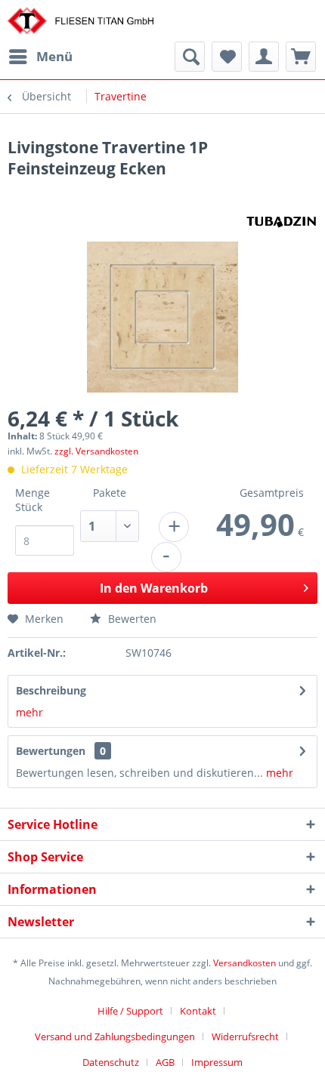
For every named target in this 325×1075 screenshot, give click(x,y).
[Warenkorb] (301, 57)
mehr (29, 712)
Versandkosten (244, 962)
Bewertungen (50, 751)
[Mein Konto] (264, 57)
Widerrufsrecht (245, 1036)
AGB (165, 1062)
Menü (54, 56)
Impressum (217, 1062)
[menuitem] (40, 57)
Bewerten (130, 618)
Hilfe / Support (130, 1011)
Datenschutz (110, 1062)
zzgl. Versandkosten (96, 451)
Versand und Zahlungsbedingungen (115, 1036)
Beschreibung (51, 690)
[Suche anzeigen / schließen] (190, 57)
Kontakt (198, 1011)
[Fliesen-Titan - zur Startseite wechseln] (80, 21)
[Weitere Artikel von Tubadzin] (281, 221)
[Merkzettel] (227, 57)
